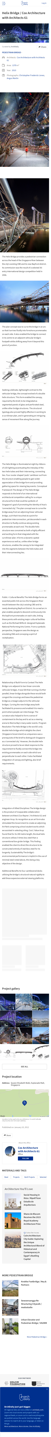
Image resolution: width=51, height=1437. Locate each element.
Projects (16, 1177)
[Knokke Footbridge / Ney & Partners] (10, 1288)
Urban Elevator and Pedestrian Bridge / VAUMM (34, 1321)
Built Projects (29, 1177)
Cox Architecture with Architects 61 (29, 1149)
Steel (6, 1177)
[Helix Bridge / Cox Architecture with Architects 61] (24, 1002)
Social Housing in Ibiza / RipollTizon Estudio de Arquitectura (32, 1200)
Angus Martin (12, 78)
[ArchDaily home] (24, 3)
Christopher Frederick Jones (31, 75)
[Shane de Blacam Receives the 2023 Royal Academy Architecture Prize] (13, 1220)
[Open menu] (3, 3)
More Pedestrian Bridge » (37, 1337)
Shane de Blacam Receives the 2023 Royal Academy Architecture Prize (32, 1219)
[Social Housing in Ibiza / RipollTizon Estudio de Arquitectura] (13, 1201)
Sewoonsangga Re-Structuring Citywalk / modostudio (31, 1304)
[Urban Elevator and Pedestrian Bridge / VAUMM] (10, 1326)
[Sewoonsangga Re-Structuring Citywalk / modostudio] (10, 1307)
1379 (14, 65)
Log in (44, 3)
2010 (14, 70)
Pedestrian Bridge (11, 52)
